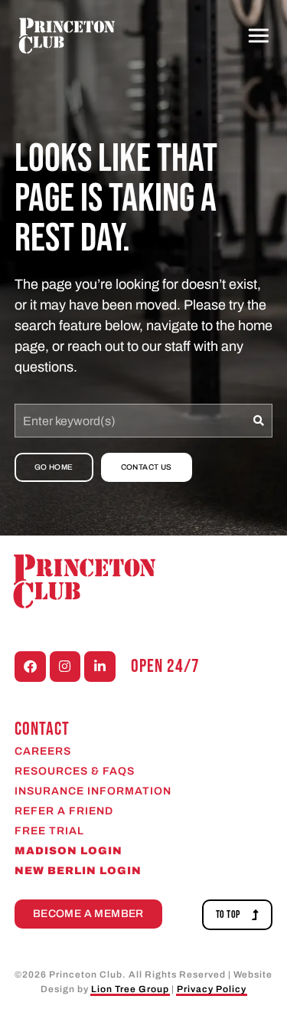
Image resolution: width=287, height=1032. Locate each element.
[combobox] (130, 420)
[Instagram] (65, 667)
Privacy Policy (211, 989)
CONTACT (42, 729)
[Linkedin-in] (100, 667)
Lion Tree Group (130, 989)
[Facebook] (30, 667)
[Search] (259, 420)
